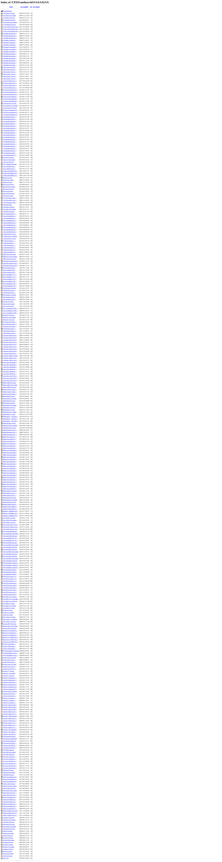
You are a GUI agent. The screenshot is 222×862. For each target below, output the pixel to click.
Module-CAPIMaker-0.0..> (10, 511)
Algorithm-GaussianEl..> (10, 47)
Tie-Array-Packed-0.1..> (9, 756)
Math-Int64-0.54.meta (9, 396)
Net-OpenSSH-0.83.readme (10, 551)
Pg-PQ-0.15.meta (8, 610)
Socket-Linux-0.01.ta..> (9, 669)
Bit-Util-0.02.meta (8, 191)
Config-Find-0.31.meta (9, 234)
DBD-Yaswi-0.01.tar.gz (9, 259)
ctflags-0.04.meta (7, 831)
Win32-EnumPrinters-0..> (10, 777)
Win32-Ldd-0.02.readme (10, 786)
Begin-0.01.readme (8, 180)
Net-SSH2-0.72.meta (9, 603)
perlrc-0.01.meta (7, 851)
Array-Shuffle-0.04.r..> (9, 166)
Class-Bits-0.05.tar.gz (9, 211)
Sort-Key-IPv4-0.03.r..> (9, 693)
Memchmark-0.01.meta (9, 497)
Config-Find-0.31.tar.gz (9, 238)
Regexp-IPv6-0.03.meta (9, 624)
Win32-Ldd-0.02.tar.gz (9, 788)
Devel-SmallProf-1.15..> (10, 274)
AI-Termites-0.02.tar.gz (9, 24)
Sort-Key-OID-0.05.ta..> (10, 720)
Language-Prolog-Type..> (10, 342)
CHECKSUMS (7, 205)
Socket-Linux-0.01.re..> (9, 666)
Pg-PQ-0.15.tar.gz (8, 615)
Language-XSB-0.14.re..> (10, 358)
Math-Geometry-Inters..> (10, 389)
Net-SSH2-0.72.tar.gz (9, 608)
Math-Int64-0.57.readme (9, 412)
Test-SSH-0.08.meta (8, 750)
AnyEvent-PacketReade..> (10, 96)
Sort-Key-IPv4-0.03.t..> (9, 696)
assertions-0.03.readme (9, 820)
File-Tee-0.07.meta (8, 301)
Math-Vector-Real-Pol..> (10, 464)
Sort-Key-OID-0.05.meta (10, 716)
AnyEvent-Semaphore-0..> (10, 110)
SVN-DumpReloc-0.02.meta (11, 651)
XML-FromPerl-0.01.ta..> (10, 815)
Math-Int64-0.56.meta (9, 403)
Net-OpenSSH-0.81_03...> (10, 538)
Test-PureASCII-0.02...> (10, 743)
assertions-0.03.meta (8, 817)
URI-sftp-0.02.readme (9, 772)
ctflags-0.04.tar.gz (8, 835)
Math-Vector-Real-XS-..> (10, 477)
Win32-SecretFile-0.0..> (9, 797)
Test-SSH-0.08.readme (9, 752)
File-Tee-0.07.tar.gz (8, 306)
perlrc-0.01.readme (8, 853)
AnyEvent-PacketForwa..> (10, 90)
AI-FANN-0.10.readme (9, 15)
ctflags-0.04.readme (8, 833)
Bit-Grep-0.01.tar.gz (8, 189)
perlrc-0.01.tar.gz (7, 856)
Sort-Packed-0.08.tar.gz (9, 741)
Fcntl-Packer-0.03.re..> (9, 290)
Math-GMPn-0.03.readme (10, 385)
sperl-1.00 (5, 858)
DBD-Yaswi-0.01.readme (10, 256)
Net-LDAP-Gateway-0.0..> (10, 524)
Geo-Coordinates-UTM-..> (10, 308)
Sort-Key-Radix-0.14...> (9, 723)
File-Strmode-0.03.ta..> (9, 299)
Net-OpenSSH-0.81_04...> (10, 540)
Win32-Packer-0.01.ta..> (9, 795)
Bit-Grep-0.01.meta (8, 184)
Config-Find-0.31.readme (10, 236)
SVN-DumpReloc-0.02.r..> (10, 653)
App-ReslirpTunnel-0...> (10, 117)
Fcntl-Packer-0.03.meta (9, 288)
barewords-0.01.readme (9, 826)
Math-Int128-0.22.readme (10, 425)
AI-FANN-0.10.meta (9, 13)
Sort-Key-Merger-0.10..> (10, 711)
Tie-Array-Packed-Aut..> (10, 763)
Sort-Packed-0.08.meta (9, 736)
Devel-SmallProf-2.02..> (10, 281)
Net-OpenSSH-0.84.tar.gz (10, 560)
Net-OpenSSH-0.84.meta (10, 556)
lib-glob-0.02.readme (8, 840)
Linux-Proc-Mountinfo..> (10, 362)
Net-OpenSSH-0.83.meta (10, 549)
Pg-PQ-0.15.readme (8, 612)
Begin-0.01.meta (7, 178)
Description (36, 7)
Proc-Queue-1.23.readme (10, 619)
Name (11, 7)
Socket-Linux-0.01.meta (9, 664)
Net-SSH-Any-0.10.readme (10, 599)
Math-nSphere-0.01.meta (10, 491)
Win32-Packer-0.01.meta (10, 790)
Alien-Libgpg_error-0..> (9, 74)
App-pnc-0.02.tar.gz (8, 162)
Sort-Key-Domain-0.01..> (10, 684)
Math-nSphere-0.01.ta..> (9, 495)
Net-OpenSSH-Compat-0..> (10, 563)
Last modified (24, 7)
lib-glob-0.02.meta (8, 838)
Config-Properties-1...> (9, 241)
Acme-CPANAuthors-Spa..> (11, 27)
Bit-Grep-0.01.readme (9, 187)
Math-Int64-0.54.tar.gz (9, 401)
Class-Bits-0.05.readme (9, 209)
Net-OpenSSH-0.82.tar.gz (10, 547)
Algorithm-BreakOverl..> (10, 33)
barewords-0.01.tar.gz (9, 829)
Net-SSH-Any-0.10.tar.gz (10, 601)
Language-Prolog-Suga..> (10, 335)
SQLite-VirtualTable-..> (9, 644)
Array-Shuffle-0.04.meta (9, 164)
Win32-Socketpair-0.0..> (10, 804)
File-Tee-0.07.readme (9, 304)
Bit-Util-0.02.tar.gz (8, 196)
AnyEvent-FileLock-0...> (10, 81)
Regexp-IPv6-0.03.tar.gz (9, 628)
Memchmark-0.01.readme (10, 500)
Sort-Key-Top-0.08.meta (9, 729)
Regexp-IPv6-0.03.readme (10, 626)
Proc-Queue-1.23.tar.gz (9, 621)
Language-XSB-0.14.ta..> (10, 360)
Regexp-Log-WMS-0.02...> (10, 637)
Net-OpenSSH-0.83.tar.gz (10, 554)
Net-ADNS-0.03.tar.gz (9, 522)
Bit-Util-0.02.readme (8, 193)
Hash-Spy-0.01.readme (9, 317)
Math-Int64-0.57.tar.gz (9, 414)
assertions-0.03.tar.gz (8, 822)
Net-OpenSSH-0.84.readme (10, 558)
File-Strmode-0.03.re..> (9, 297)
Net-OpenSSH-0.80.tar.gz (10, 536)
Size (31, 7)
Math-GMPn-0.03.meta (9, 383)
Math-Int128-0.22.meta (9, 423)
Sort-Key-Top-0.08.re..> (9, 732)
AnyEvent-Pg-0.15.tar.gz (10, 108)
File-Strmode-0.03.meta (9, 295)
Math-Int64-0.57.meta (9, 410)
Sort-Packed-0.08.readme (10, 738)
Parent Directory (7, 11)
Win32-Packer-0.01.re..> (10, 793)
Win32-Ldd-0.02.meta (9, 784)
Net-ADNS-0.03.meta (9, 518)
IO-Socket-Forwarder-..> (10, 322)
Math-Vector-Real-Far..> (9, 443)
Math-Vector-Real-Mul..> (10, 450)
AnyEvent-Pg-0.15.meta (9, 103)
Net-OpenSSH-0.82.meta (10, 542)
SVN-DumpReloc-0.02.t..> (10, 655)
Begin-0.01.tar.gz (7, 182)
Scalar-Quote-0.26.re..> (9, 660)
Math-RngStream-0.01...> (10, 430)
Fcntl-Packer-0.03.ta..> (9, 292)
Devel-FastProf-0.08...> (9, 268)
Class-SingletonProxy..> (9, 214)
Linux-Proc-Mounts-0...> (10, 369)
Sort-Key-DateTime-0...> (10, 678)
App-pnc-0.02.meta (8, 157)
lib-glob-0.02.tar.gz (8, 842)
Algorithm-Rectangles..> (10, 54)
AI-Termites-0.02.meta (9, 20)
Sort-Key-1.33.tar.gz (8, 675)
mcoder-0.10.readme (8, 847)
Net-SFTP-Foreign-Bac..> (10, 583)
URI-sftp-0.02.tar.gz (8, 775)
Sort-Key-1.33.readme (9, 673)
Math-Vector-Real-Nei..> (10, 457)
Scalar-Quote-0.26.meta (9, 657)
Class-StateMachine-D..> (10, 227)
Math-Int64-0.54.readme (9, 398)
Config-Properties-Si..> (9, 247)
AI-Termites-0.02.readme (10, 22)
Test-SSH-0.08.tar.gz (8, 754)
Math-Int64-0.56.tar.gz (9, 407)
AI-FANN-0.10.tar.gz (9, 18)
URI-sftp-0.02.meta (8, 770)
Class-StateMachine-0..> (9, 220)
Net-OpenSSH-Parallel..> (10, 570)
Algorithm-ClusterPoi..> (9, 40)
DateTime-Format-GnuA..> (10, 261)
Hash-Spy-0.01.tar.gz (9, 319)
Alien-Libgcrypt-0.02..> (9, 67)
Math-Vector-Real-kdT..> (10, 484)
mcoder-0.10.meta (8, 844)
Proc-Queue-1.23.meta (9, 617)
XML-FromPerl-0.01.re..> (10, 813)
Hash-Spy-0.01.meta (8, 315)
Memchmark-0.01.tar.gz (9, 502)
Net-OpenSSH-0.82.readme (10, 545)
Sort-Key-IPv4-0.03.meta (10, 691)
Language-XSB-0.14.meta (10, 355)
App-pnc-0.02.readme (9, 159)
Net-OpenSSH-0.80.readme (10, 533)
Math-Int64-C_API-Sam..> (10, 416)
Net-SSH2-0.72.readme (9, 606)
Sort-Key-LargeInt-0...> (9, 698)
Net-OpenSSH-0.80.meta (10, 531)
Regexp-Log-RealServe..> (10, 630)
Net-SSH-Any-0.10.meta (10, 597)
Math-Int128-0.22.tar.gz (9, 428)
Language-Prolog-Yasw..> (10, 349)
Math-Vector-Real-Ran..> (10, 470)
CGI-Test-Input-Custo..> (10, 198)
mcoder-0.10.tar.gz (8, 849)
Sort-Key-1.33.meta (8, 671)
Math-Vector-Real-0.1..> (9, 437)
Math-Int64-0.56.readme (9, 405)
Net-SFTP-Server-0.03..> (10, 590)
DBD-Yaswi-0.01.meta (9, 254)
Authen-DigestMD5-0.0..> (10, 171)
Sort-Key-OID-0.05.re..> (10, 718)
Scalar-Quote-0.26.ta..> (9, 662)
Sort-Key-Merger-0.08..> (10, 705)
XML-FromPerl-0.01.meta (10, 811)
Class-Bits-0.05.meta (8, 207)
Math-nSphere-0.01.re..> (10, 493)
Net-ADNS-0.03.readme (10, 520)
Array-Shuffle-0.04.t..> (9, 168)
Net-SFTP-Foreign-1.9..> (10, 576)
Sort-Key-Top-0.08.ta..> (9, 734)
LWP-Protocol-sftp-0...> (9, 328)
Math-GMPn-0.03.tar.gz (9, 387)
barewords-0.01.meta (9, 824)
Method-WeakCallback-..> (10, 504)
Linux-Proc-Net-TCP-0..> (10, 376)
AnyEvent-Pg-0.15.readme (10, 105)
